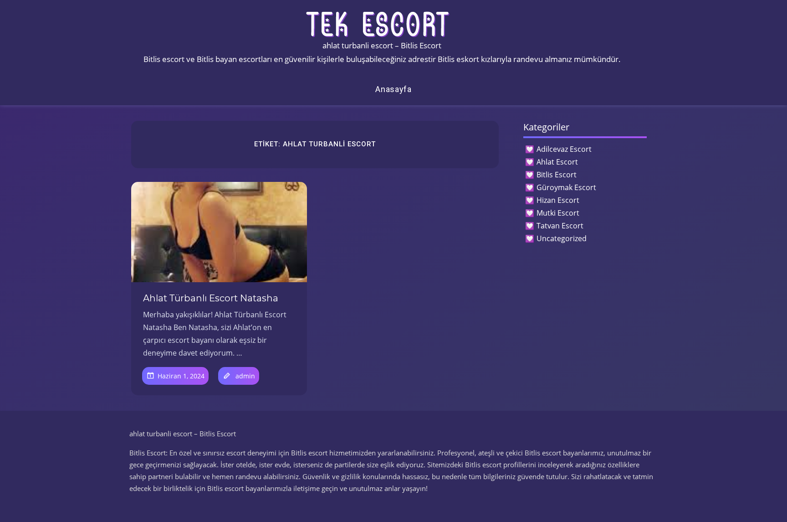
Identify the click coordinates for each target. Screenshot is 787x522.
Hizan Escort (558, 200)
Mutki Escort (558, 213)
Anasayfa (393, 89)
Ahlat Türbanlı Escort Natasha (210, 298)
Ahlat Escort (557, 162)
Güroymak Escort (566, 187)
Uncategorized (562, 238)
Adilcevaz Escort (564, 149)
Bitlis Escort (557, 175)
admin (245, 376)
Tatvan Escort (560, 226)
